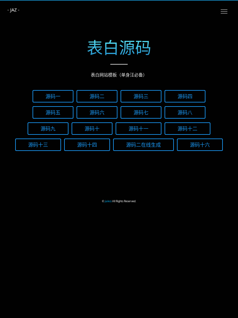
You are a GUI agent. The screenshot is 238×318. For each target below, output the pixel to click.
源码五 (53, 112)
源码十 (92, 128)
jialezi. (108, 201)
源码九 (48, 128)
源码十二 (187, 128)
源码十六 (200, 144)
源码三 (141, 96)
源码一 (53, 96)
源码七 (141, 112)
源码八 (185, 112)
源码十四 (87, 144)
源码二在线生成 (143, 144)
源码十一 (138, 128)
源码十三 (38, 144)
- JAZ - (13, 10)
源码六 (97, 112)
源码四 (185, 96)
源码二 (97, 96)
